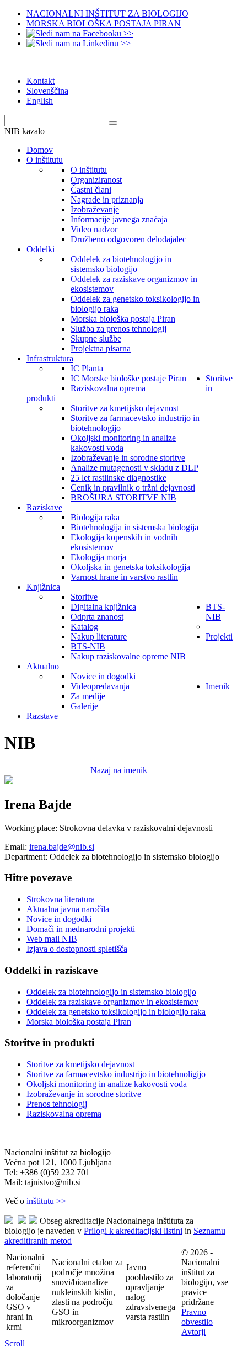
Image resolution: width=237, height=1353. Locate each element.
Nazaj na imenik (118, 770)
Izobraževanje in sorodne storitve (83, 1094)
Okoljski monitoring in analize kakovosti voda (106, 1084)
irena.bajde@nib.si (61, 846)
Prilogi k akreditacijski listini (133, 1230)
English (39, 100)
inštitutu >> (46, 1201)
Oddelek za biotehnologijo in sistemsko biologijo (111, 992)
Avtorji (193, 1331)
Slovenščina (47, 90)
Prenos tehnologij (56, 1104)
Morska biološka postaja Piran (78, 1021)
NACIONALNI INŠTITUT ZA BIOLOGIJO (107, 13)
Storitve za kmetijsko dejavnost (80, 1064)
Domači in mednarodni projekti (80, 929)
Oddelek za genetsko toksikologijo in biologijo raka (116, 1011)
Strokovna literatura (60, 899)
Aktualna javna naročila (67, 909)
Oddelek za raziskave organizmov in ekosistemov (112, 1001)
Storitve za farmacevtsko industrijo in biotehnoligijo (116, 1074)
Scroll (14, 1343)
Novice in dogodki (58, 919)
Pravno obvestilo (197, 1317)
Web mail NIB (51, 939)
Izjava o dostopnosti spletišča (76, 949)
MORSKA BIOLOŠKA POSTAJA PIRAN (103, 23)
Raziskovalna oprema (63, 1113)
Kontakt (40, 81)
